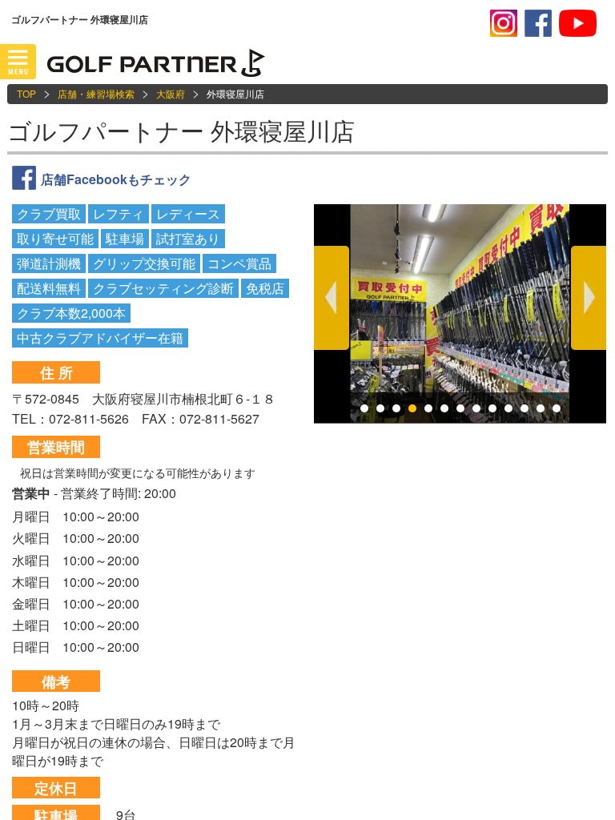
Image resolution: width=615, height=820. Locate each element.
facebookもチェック (538, 23)
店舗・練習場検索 (96, 93)
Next (588, 298)
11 (525, 408)
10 (508, 408)
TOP (26, 93)
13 (557, 408)
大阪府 (170, 93)
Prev (331, 298)
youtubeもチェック (578, 23)
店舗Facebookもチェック (116, 179)
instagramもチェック (503, 23)
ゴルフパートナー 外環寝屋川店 (181, 130)
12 (541, 408)
